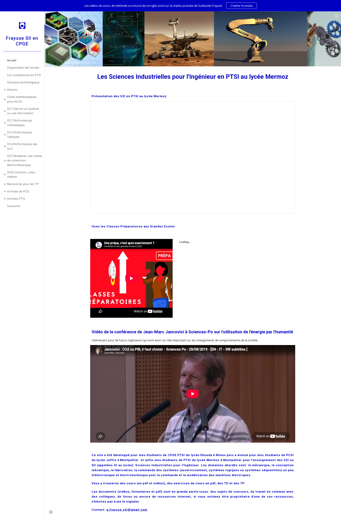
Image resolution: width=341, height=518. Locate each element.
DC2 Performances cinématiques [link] (19, 123)
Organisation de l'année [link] (23, 68)
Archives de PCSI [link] (18, 191)
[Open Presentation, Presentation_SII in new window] (288, 105)
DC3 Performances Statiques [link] (19, 134)
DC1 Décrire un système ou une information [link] (23, 111)
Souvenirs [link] (13, 206)
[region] (170, 5)
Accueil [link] (11, 60)
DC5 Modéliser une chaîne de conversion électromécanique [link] (24, 160)
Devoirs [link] (12, 90)
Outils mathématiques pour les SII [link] (21, 99)
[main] (192, 77)
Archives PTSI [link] (16, 199)
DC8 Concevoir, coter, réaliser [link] (21, 174)
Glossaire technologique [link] (23, 82)
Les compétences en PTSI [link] (24, 75)
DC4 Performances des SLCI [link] (22, 146)
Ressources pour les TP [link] (23, 184)
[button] (336, 16)
